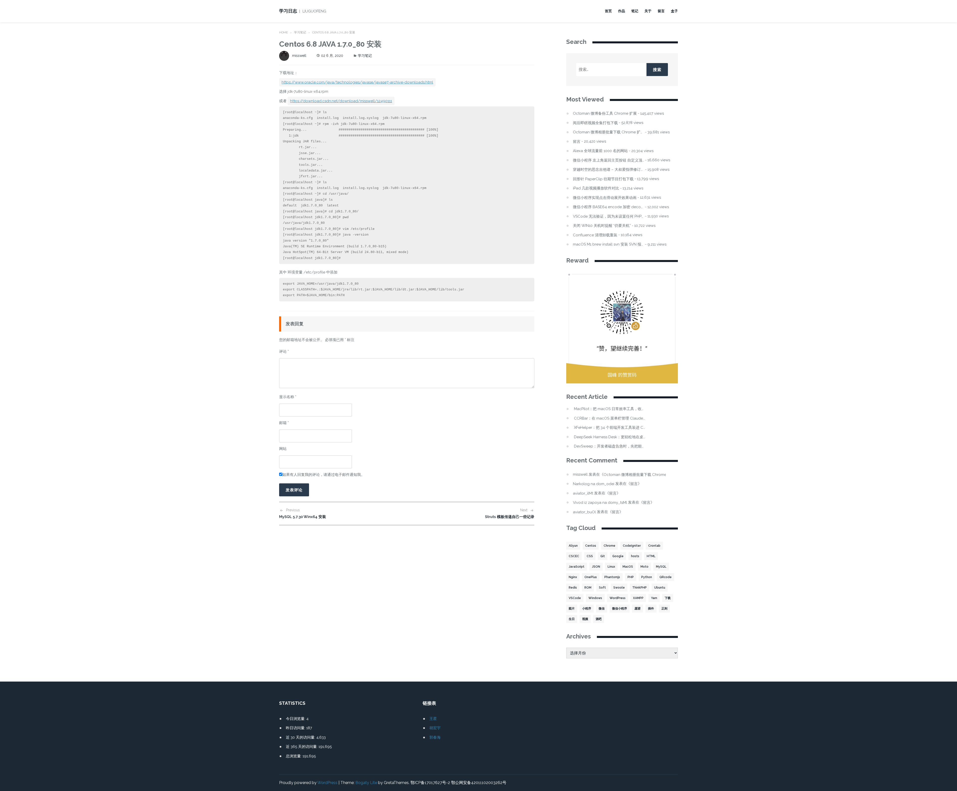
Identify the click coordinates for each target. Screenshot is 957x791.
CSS (590, 556)
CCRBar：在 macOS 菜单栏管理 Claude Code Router (609, 418)
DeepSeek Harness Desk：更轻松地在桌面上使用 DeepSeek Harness (609, 437)
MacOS (628, 566)
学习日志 (288, 10)
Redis (573, 587)
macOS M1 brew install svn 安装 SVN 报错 (608, 244)
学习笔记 (300, 32)
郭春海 (435, 737)
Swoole (619, 587)
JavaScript (576, 566)
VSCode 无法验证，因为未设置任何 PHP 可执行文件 (608, 216)
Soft (602, 587)
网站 (283, 448)
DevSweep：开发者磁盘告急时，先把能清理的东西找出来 (609, 446)
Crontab (654, 545)
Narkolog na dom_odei (593, 484)
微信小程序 (619, 608)
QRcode (665, 577)
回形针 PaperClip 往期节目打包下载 (603, 179)
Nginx (573, 577)
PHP (631, 577)
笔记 (634, 11)
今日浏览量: (296, 718)
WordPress (618, 598)
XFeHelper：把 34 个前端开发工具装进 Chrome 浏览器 (609, 428)
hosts (635, 556)
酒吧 (599, 619)
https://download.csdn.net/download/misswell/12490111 (341, 101)
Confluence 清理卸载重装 (595, 235)
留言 (661, 11)
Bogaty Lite (366, 782)
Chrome (609, 545)
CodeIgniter (632, 545)
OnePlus (590, 577)
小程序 (586, 608)
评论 (284, 351)
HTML (651, 556)
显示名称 (287, 397)
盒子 (674, 11)
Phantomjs (612, 577)
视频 (585, 619)
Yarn (654, 598)
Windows (595, 598)
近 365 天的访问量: (302, 746)
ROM (587, 587)
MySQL (661, 566)
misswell (299, 56)
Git (602, 556)
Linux (611, 566)
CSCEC (574, 556)
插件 (651, 608)
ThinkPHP (639, 587)
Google (618, 556)
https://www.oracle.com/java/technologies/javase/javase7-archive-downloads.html (357, 82)
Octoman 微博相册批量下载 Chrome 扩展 (608, 132)
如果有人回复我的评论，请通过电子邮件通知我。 (323, 474)
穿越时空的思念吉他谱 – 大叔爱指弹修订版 (608, 170)
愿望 (637, 608)
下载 (668, 598)
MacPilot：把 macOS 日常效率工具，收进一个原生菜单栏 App (609, 409)
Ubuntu (659, 587)
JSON (596, 566)
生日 (572, 619)
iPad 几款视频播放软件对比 (596, 188)
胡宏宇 (435, 728)
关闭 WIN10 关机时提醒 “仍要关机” (602, 226)
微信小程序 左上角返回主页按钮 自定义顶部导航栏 (608, 160)
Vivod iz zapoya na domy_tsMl (600, 502)
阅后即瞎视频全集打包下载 (595, 123)
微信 (602, 608)
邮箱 (284, 423)
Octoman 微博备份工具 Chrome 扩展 (605, 113)
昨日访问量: (296, 728)
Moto (644, 566)
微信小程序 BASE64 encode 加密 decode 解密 (608, 207)
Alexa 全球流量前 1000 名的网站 (600, 151)
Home (283, 32)
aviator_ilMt (583, 493)
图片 (572, 608)
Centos (590, 545)
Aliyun (573, 545)
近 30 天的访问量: (301, 737)
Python (646, 577)
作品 (621, 11)
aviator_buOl (584, 512)
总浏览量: (294, 756)
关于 (647, 11)
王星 (433, 718)
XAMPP (638, 598)
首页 (608, 11)
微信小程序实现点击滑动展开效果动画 (605, 198)
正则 (664, 608)
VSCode (575, 598)
